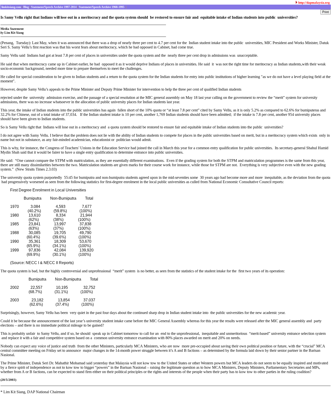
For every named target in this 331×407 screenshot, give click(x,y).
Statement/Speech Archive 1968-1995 (101, 7)
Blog (26, 7)
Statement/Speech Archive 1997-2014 (53, 7)
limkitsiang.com (11, 7)
